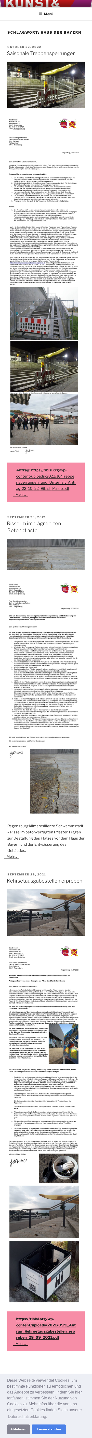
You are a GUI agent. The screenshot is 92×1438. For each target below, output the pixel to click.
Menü (48, 14)
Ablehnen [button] (18, 1429)
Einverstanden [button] (49, 1429)
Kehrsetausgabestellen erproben (44, 881)
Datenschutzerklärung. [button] (27, 1416)
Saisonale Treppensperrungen (41, 53)
